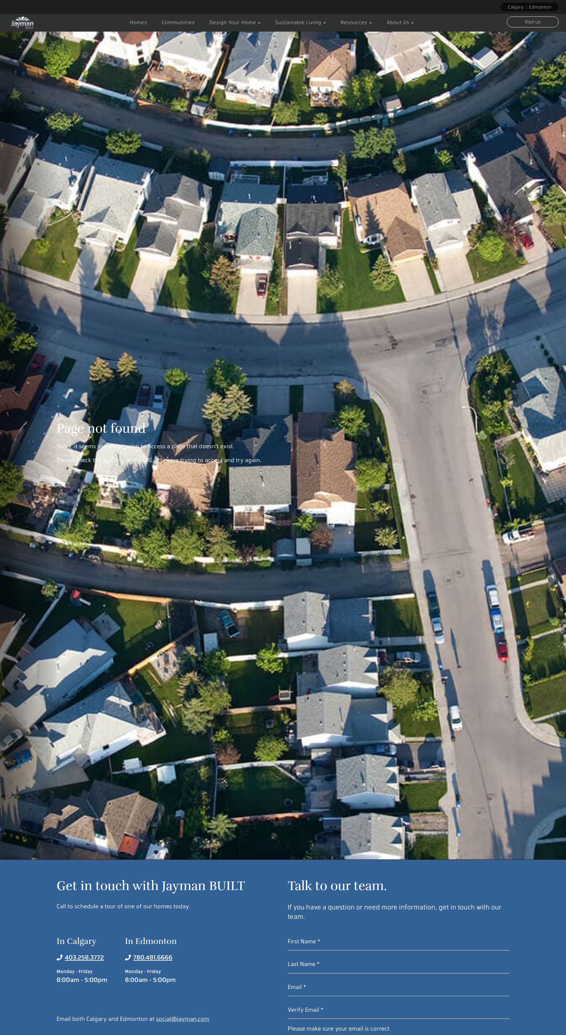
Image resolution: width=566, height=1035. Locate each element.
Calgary (516, 7)
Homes (138, 22)
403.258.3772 (84, 957)
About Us (398, 22)
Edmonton (540, 7)
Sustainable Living (298, 22)
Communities (178, 22)
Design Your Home (233, 22)
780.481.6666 (152, 957)
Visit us (533, 21)
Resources (354, 22)
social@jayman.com (182, 1019)
